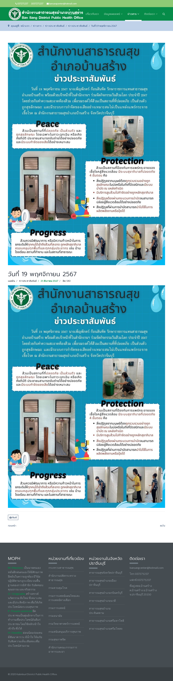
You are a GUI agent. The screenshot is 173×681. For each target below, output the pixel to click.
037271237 (22, 3)
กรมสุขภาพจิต (57, 639)
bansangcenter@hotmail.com (63, 3)
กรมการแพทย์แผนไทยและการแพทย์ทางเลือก (64, 598)
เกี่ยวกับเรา (92, 14)
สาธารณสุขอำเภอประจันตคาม (100, 610)
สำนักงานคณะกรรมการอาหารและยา (62, 649)
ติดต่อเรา (149, 14)
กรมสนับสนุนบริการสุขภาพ (64, 631)
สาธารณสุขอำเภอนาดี (102, 600)
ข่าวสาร (132, 14)
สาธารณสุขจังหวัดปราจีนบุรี (105, 572)
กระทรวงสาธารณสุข (60, 567)
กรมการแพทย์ (56, 607)
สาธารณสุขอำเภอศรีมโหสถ (105, 628)
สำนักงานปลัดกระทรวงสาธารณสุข (62, 578)
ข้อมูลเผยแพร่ (112, 14)
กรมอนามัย (55, 615)
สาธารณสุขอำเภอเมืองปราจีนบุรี (102, 582)
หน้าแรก (73, 14)
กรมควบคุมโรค (57, 587)
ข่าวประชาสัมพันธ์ (28, 281)
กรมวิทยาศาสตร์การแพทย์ (64, 623)
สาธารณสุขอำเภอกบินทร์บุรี (105, 592)
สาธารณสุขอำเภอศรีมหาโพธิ (106, 620)
